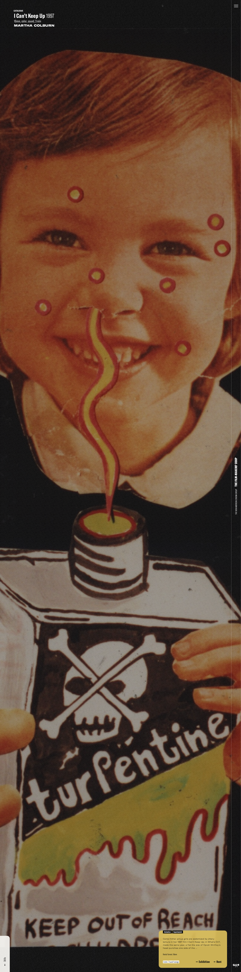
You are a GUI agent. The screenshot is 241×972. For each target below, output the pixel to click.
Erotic (165, 962)
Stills (4, 959)
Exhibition (205, 962)
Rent (218, 962)
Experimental (177, 932)
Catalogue (18, 10)
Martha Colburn (34, 25)
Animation (167, 932)
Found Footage (174, 962)
